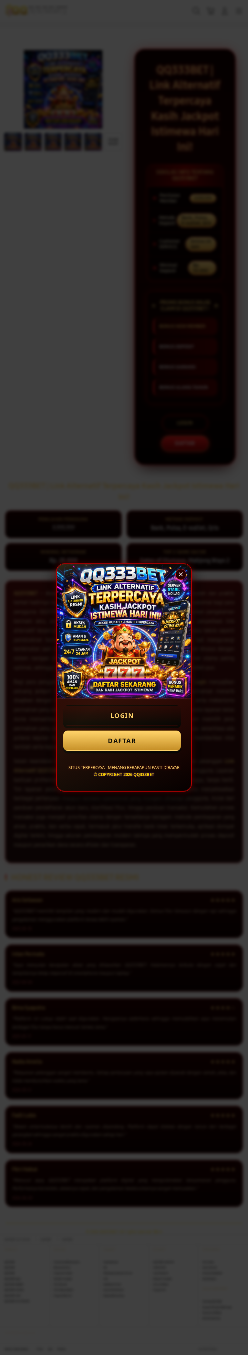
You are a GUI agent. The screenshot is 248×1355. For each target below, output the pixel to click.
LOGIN (122, 715)
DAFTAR (122, 740)
